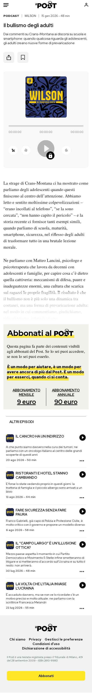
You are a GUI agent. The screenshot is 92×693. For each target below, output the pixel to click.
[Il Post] (46, 5)
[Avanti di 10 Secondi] (66, 150)
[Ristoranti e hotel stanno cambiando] (10, 475)
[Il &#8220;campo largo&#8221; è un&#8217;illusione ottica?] (10, 545)
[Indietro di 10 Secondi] (25, 150)
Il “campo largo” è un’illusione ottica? (46, 545)
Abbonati (46, 676)
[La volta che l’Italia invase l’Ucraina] (10, 586)
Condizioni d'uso (46, 644)
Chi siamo (17, 639)
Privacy (35, 639)
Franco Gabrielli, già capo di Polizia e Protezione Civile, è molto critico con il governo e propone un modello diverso (45, 523)
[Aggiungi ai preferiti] (23, 57)
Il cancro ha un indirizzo (40, 436)
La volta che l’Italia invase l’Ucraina (41, 586)
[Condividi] (9, 57)
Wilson (30, 16)
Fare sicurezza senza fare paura (41, 512)
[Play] (46, 150)
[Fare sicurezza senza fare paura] (10, 512)
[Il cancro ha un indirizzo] (10, 438)
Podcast (11, 16)
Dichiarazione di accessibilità (46, 648)
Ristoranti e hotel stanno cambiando (42, 475)
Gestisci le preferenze (64, 639)
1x (13, 150)
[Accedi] (86, 5)
